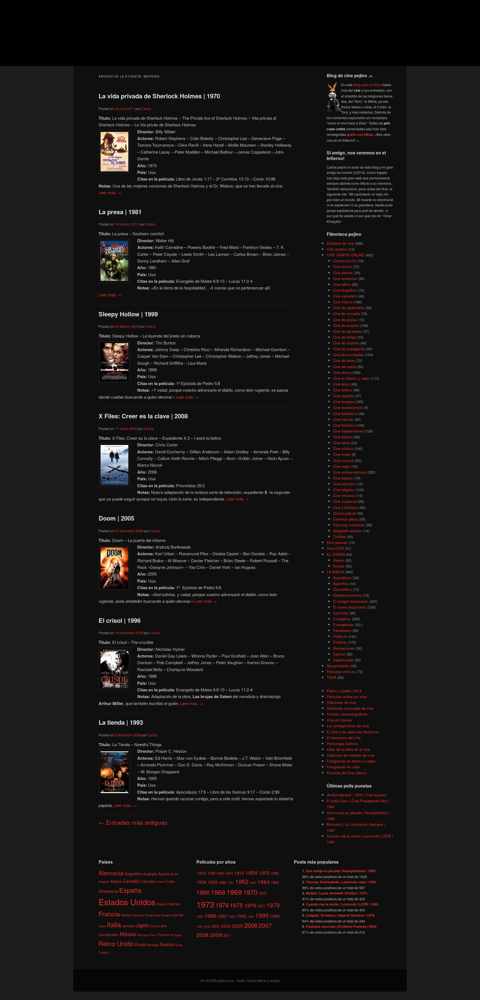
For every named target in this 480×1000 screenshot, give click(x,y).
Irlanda (178, 914)
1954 (251, 872)
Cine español (343, 395)
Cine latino (341, 442)
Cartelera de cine (340, 243)
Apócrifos (340, 583)
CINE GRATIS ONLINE (345, 255)
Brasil (174, 874)
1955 (264, 872)
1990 (232, 916)
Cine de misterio (346, 343)
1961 (231, 883)
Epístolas (340, 613)
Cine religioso (344, 489)
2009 (216, 934)
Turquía (104, 952)
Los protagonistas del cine (348, 725)
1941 (229, 873)
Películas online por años (347, 696)
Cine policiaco (344, 483)
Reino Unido (116, 943)
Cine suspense (345, 501)
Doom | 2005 (116, 518)
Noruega (143, 935)
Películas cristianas (349, 525)
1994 (251, 916)
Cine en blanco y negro (351, 378)
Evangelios (342, 618)
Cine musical (343, 460)
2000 (207, 926)
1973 (205, 904)
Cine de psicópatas (348, 354)
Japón (142, 925)
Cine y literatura (345, 507)
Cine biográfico (345, 290)
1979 (273, 905)
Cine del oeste (344, 366)
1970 (250, 892)
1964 (264, 881)
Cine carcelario (345, 296)
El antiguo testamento (350, 601)
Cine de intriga (344, 337)
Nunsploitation (338, 665)
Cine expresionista (348, 407)
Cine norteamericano (349, 472)
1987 (223, 916)
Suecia (167, 944)
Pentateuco (342, 630)
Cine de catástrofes (348, 307)
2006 (251, 925)
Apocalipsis (342, 577)
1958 (201, 882)
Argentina (133, 873)
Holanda (138, 915)
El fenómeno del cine (344, 737)
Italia (114, 924)
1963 (253, 883)
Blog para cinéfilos (367, 84)
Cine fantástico (345, 413)
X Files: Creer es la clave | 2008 (143, 415)
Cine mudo (341, 454)
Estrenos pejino (345, 519)
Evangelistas (343, 624)
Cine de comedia (346, 313)
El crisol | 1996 (120, 620)
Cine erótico (342, 389)
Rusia (140, 944)
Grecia (126, 914)
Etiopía (161, 904)
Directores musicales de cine (350, 708)
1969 (234, 892)
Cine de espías (345, 319)
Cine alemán (343, 272)
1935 (201, 873)
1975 (236, 905)
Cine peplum (343, 478)
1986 (210, 915)
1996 (275, 916)
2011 (227, 935)
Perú (153, 935)
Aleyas (338, 560)
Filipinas (173, 903)
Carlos (146, 108)
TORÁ (331, 677)
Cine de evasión (346, 325)
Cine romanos (344, 495)
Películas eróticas (341, 671)
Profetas (340, 642)
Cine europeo (343, 401)
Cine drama (342, 372)
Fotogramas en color (343, 766)
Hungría (166, 915)
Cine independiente (348, 431)
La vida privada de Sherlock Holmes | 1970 (159, 95)
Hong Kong (152, 915)
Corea (160, 881)
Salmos (339, 654)
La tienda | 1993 (121, 722)
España (130, 890)
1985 (199, 916)
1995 (262, 915)
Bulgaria (104, 881)
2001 (216, 926)
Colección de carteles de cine (350, 755)
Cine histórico (344, 425)
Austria (164, 873)
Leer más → (110, 192)
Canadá (131, 881)
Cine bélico (342, 284)
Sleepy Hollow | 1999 (128, 313)
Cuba (170, 881)
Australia (150, 873)
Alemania (111, 873)
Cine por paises (339, 719)
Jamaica (128, 925)
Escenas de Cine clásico (347, 772)
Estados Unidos (127, 902)
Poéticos (340, 636)
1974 (222, 904)
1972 (262, 893)
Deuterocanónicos (347, 595)
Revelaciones (344, 648)
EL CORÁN (336, 554)
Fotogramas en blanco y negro (351, 761)
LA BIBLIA (335, 571)
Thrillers (339, 536)
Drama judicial (344, 513)
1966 (203, 892)
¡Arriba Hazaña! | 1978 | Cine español (356, 795)
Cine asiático (337, 249)
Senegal (152, 944)
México (128, 934)
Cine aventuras (345, 278)
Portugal (175, 935)
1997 (199, 926)
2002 (226, 926)
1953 (239, 873)
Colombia (147, 881)
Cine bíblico (342, 589)
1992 (241, 916)
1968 (218, 892)
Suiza (178, 945)
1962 (242, 881)
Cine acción (342, 266)
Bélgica (116, 881)
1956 (275, 873)
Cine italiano (343, 436)
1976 (250, 905)
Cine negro (341, 466)
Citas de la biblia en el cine (348, 749)
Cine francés (343, 419)
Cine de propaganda (349, 348)
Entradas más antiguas (133, 822)
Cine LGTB (335, 548)
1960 (222, 882)
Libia (163, 925)
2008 (202, 934)
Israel (102, 926)
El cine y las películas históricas (353, 731)
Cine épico (341, 384)
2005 (237, 925)
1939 (211, 873)
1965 (275, 882)
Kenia (154, 926)
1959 (213, 882)
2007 (265, 925)
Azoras (338, 566)
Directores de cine (341, 702)
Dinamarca (108, 891)
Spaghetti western (347, 530)
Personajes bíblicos (342, 743)
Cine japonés (337, 542)
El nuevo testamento (349, 607)
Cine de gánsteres (347, 331)
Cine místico (343, 448)
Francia (109, 913)
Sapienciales (343, 659)
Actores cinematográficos (347, 714)
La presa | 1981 (120, 211)
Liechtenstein (109, 934)
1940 (220, 873)
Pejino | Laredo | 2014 (344, 690)
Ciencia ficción (345, 260)
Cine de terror (344, 360)
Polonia (163, 934)
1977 (261, 906)
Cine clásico (343, 301)
